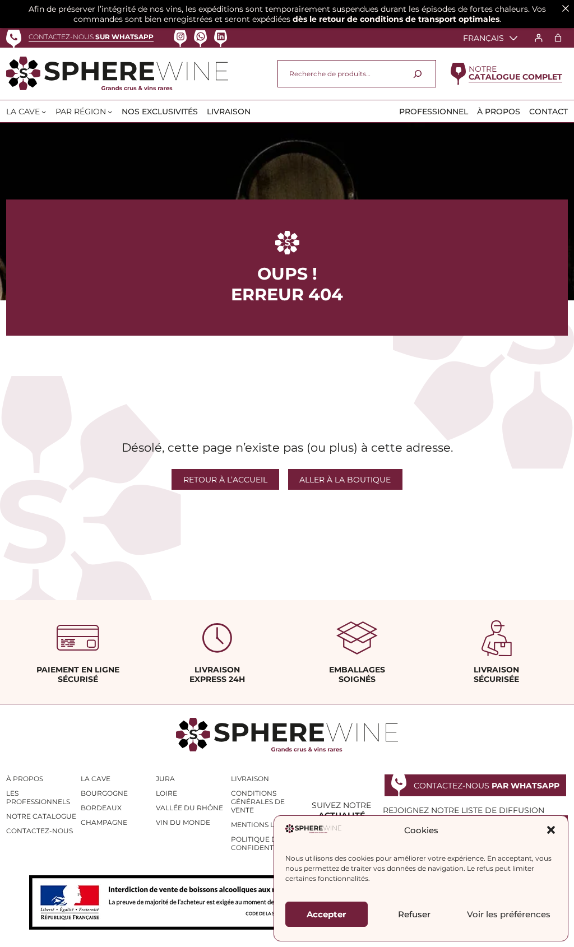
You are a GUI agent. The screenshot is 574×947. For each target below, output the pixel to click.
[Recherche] (417, 74)
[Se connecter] (538, 38)
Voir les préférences (508, 914)
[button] (551, 829)
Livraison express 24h (217, 674)
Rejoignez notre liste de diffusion (463, 810)
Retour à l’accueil (225, 480)
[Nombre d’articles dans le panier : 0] (558, 38)
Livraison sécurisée (496, 674)
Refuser (414, 914)
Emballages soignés (357, 674)
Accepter (326, 914)
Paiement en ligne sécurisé (77, 674)
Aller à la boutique (345, 480)
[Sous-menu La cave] (43, 111)
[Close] (565, 8)
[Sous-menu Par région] (110, 111)
